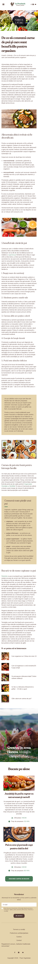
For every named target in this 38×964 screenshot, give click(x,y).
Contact (19, 940)
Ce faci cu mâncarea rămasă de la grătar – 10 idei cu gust (22, 688)
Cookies (19, 937)
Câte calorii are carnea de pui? (21, 698)
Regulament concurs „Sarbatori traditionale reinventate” (15, 945)
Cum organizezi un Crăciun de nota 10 (24, 656)
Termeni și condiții (19, 929)
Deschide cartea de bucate (19, 879)
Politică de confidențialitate (19, 933)
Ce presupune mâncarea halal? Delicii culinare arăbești (23, 677)
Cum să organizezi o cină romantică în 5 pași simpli (23, 667)
